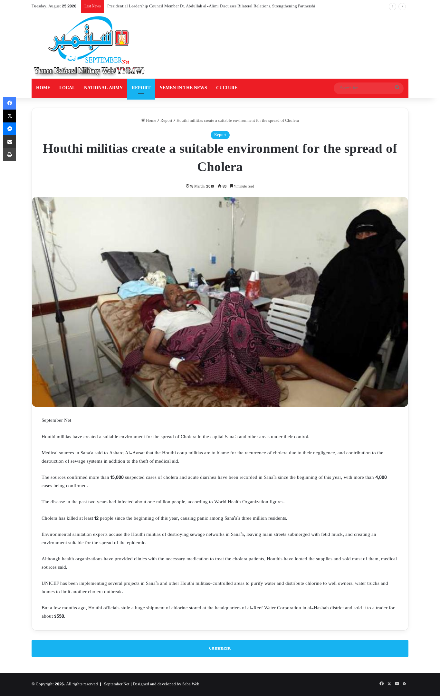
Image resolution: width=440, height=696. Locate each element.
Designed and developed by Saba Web (166, 684)
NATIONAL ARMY (103, 88)
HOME (43, 88)
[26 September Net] (90, 46)
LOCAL (67, 88)
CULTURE (226, 88)
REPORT (141, 88)
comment (220, 648)
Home (150, 120)
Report (166, 120)
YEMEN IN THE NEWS (183, 88)
